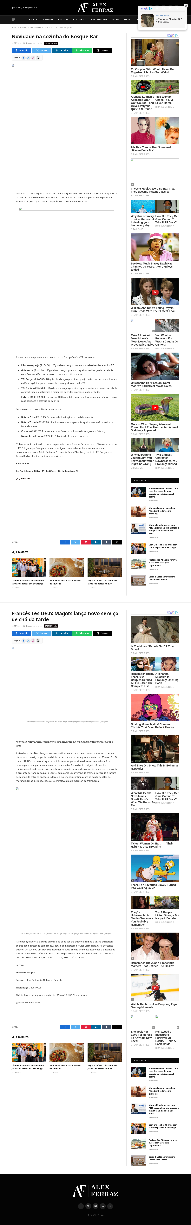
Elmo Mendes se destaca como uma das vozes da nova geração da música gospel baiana (163, 492)
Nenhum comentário (33, 43)
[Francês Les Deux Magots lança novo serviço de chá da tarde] (67, 683)
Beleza (33, 19)
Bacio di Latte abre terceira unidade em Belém (162, 578)
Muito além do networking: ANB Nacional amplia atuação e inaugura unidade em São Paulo (164, 529)
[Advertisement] (66, 164)
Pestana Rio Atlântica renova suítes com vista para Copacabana (163, 562)
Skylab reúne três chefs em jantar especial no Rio (102, 582)
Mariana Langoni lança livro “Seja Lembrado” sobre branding (162, 511)
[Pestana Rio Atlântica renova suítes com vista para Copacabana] (138, 563)
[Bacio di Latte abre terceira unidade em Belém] (138, 580)
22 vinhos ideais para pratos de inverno (65, 582)
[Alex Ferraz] (95, 7)
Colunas (78, 19)
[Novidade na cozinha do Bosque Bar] (67, 100)
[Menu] (13, 19)
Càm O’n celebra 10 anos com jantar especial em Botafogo (28, 582)
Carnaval (47, 19)
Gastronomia (99, 19)
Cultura (63, 19)
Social (128, 19)
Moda (115, 19)
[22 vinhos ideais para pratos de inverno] (66, 567)
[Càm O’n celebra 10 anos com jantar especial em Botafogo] (29, 567)
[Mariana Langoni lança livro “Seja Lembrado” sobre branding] (138, 511)
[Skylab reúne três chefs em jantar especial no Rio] (105, 567)
